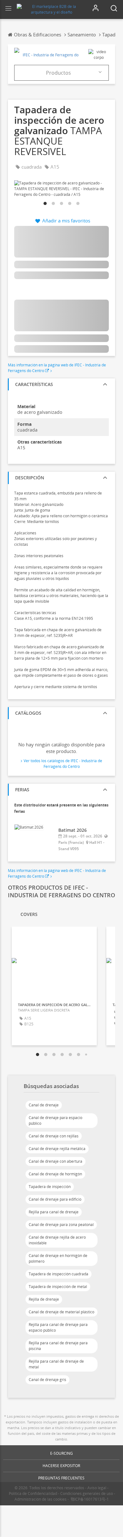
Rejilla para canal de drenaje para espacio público (58, 1327)
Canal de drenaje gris (47, 1379)
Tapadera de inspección (50, 1186)
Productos (58, 72)
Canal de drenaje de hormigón (55, 1174)
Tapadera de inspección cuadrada (58, 1274)
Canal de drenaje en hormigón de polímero (58, 1258)
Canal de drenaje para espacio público (55, 1120)
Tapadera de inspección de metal (58, 1286)
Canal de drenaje (44, 1105)
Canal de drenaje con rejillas (54, 1136)
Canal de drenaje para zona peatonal (61, 1224)
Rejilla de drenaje (44, 1299)
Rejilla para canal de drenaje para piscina (58, 1345)
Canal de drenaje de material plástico (61, 1312)
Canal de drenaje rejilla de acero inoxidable (57, 1240)
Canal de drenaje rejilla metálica (57, 1148)
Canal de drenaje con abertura (55, 1161)
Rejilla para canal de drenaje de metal (56, 1364)
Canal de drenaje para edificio (55, 1199)
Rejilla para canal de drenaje (54, 1212)
